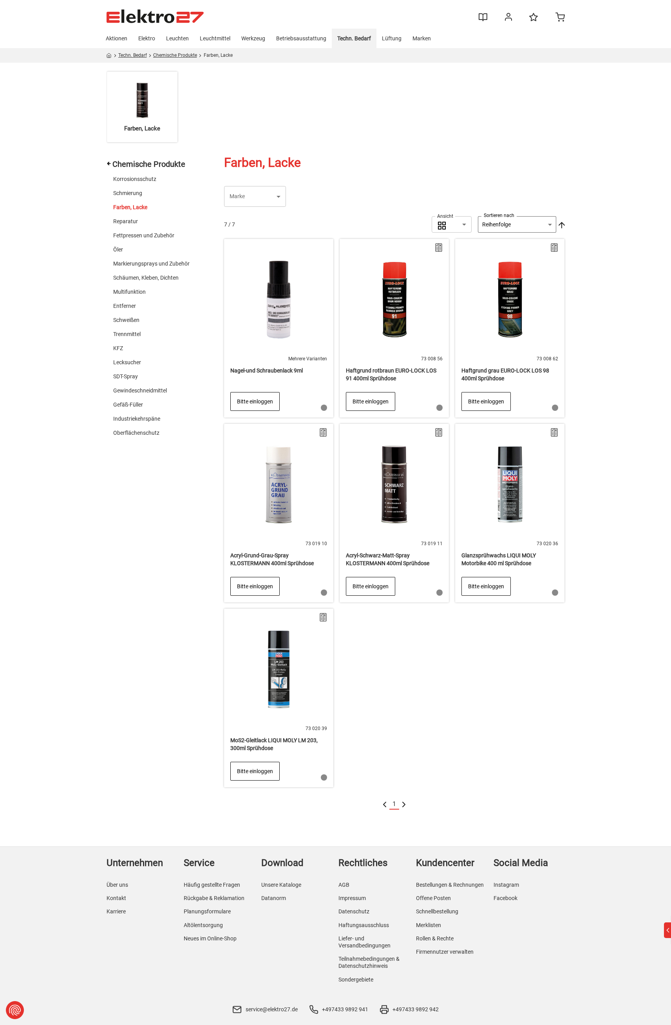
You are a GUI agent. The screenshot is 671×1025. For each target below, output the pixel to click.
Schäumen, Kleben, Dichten (146, 278)
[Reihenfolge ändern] (561, 224)
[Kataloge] (483, 20)
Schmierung (127, 193)
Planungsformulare (207, 911)
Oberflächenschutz (136, 433)
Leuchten (177, 38)
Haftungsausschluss (363, 925)
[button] (255, 196)
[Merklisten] (533, 21)
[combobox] (452, 224)
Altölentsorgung (203, 925)
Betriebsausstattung (301, 38)
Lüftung (392, 38)
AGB (343, 885)
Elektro (146, 38)
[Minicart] (560, 18)
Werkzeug (253, 38)
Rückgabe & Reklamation (214, 898)
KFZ (118, 348)
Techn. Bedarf (354, 38)
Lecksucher (127, 362)
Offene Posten (433, 898)
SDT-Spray (125, 376)
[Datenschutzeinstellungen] (15, 1010)
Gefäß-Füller (128, 404)
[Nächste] (404, 804)
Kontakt (116, 898)
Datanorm (273, 898)
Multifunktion (129, 292)
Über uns (117, 885)
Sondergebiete (355, 979)
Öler (118, 249)
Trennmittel (127, 334)
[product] (278, 328)
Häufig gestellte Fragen (212, 885)
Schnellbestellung (437, 911)
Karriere (116, 911)
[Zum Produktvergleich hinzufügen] (439, 247)
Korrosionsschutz (134, 179)
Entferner (124, 306)
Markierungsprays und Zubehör (151, 263)
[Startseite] (109, 57)
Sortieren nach (499, 215)
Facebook (505, 898)
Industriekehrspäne (136, 419)
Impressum (352, 898)
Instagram (506, 885)
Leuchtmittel (215, 38)
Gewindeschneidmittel (140, 390)
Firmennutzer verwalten (445, 952)
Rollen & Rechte (435, 938)
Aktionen (116, 38)
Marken (421, 38)
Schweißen (126, 320)
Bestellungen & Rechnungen (450, 885)
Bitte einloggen (255, 401)
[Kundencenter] (508, 18)
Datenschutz (353, 911)
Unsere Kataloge (281, 885)
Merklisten (428, 925)
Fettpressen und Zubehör (143, 235)
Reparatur (125, 221)
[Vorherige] (384, 804)
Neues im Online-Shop (210, 938)
